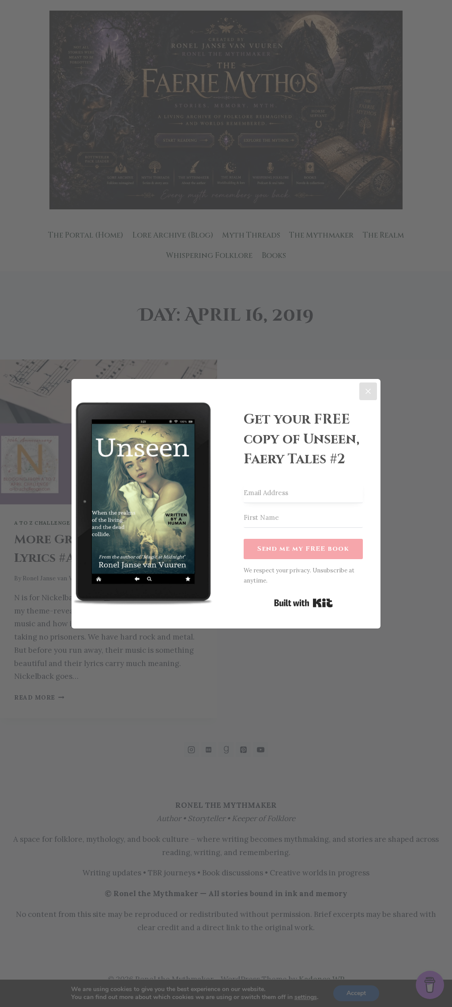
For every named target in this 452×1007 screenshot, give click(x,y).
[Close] (368, 391)
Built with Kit (303, 603)
